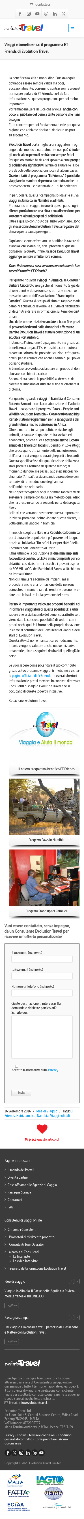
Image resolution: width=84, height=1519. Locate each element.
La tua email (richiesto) (27, 969)
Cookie (22, 1435)
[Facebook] (19, 13)
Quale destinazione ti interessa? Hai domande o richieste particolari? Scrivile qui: (36, 1008)
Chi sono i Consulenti (22, 1230)
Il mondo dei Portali (21, 1170)
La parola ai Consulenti (23, 1252)
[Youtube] (37, 13)
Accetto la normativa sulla (34, 1070)
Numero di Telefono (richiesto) (32, 986)
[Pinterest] (46, 13)
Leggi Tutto (12, 1305)
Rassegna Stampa (19, 1192)
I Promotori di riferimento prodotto (31, 1237)
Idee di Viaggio (46, 1111)
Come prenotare (46, 1439)
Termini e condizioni (42, 1435)
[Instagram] (28, 13)
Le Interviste (21, 1257)
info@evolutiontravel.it (34, 1403)
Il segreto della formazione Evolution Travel (37, 1268)
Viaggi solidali (60, 1116)
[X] (63, 13)
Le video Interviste (25, 1261)
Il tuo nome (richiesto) (26, 952)
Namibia (43, 1116)
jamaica (30, 1116)
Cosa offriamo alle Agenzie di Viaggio (32, 1185)
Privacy (53, 1070)
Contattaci (42, 4)
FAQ (10, 1207)
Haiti (19, 1116)
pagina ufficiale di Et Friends (31, 676)
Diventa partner (18, 1177)
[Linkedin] (54, 13)
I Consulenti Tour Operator (26, 1245)
